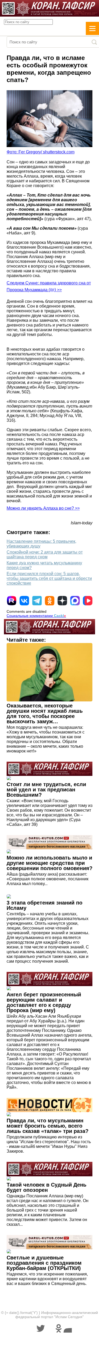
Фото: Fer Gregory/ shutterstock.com (40, 152)
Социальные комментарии (36, 616)
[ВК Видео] (87, 600)
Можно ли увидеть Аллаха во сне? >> (43, 508)
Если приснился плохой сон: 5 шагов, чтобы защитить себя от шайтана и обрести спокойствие (49, 578)
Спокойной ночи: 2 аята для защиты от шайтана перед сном (45, 554)
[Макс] (75, 600)
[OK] (49, 600)
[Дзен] (62, 600)
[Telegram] (37, 600)
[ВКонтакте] (24, 600)
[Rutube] (11, 600)
